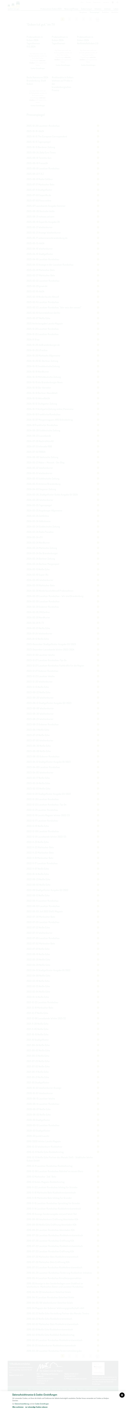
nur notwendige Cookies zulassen (36, 1407)
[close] (122, 1395)
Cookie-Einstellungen (42, 1404)
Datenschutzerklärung (22, 1404)
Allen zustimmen (18, 1407)
